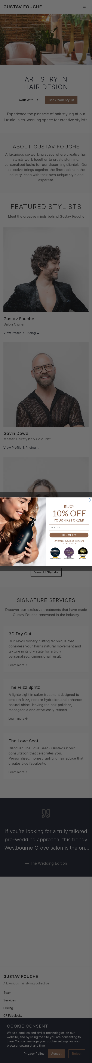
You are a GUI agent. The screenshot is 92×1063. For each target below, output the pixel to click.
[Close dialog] (89, 499)
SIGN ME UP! (69, 535)
